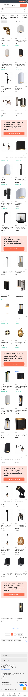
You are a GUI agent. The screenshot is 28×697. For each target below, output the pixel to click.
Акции (26, 11)
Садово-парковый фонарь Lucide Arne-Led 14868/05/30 (7, 228)
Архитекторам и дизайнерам (10, 12)
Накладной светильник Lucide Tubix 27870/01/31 (6, 65)
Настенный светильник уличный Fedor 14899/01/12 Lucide (20, 272)
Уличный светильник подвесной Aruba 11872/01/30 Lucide (6, 550)
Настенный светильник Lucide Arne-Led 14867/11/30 (6, 204)
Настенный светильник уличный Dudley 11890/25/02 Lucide (20, 343)
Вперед (20, 634)
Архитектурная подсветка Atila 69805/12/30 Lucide (21, 434)
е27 (15, 640)
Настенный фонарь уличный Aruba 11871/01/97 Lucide (7, 156)
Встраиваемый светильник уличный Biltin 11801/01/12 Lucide (7, 343)
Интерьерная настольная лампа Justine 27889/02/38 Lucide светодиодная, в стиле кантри (7, 319)
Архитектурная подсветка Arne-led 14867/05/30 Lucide (21, 387)
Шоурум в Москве (3, 12)
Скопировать (4, 671)
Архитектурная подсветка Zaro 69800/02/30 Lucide (7, 458)
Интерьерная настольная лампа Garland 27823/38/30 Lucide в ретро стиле (21, 411)
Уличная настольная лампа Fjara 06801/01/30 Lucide (20, 526)
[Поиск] (6, 9)
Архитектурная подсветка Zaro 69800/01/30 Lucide (21, 574)
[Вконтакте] (20, 685)
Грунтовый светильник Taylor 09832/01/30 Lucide (21, 502)
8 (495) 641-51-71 (14, 5)
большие (4, 640)
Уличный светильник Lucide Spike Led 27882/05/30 (6, 89)
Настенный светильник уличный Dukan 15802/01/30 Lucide (20, 617)
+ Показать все (24, 640)
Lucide (2, 38)
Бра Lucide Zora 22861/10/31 (18, 89)
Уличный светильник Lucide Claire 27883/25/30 (21, 228)
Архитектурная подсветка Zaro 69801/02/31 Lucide (7, 411)
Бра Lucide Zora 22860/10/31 (4, 180)
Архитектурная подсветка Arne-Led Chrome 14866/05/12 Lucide (21, 295)
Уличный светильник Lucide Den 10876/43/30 (20, 180)
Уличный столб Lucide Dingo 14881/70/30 (6, 526)
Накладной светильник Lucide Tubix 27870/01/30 (20, 65)
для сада (20, 640)
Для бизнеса (19, 11)
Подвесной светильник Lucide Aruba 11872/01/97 (7, 502)
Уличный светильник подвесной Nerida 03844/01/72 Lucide (19, 550)
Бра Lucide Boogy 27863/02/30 (5, 295)
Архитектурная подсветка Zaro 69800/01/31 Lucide (21, 41)
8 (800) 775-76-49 (8, 667)
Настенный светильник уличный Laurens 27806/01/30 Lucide (6, 387)
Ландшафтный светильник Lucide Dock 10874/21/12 (7, 272)
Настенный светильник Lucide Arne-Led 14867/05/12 (20, 112)
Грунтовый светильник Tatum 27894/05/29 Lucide (7, 617)
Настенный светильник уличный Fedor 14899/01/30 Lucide (20, 319)
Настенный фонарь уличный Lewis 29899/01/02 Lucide (5, 41)
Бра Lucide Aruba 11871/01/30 (19, 458)
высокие (10, 640)
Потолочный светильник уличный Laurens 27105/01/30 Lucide (6, 434)
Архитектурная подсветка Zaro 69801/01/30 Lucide (7, 574)
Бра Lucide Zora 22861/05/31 (18, 204)
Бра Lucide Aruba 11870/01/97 (5, 112)
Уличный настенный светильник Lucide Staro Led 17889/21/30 (20, 156)
